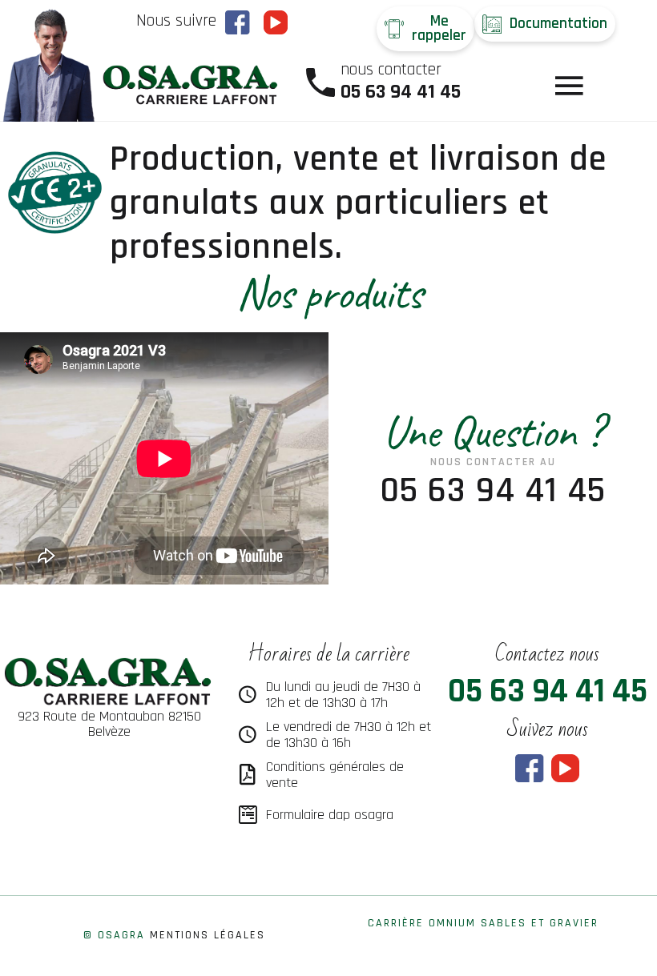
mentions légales (207, 935)
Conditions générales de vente (335, 774)
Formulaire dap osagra (329, 814)
